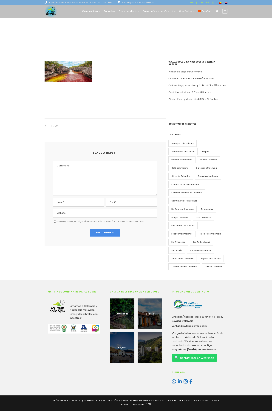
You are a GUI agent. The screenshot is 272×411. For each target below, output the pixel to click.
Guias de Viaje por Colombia (159, 11)
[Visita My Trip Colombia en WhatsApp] (174, 382)
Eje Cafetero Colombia (182, 209)
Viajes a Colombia (213, 266)
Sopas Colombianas (211, 258)
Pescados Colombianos (183, 225)
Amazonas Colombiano (183, 151)
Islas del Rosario (203, 217)
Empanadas (207, 209)
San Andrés (176, 250)
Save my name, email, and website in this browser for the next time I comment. (100, 221)
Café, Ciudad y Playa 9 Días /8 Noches (189, 92)
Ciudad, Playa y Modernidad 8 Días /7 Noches (193, 99)
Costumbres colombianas (184, 200)
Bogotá (150, 313)
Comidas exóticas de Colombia (186, 192)
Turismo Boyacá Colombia (184, 266)
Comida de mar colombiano (185, 184)
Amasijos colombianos (182, 143)
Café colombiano (179, 168)
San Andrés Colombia (200, 250)
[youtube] (207, 2)
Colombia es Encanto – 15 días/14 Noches (191, 78)
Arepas (205, 151)
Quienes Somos (91, 11)
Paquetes (109, 11)
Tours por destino (129, 11)
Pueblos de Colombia (210, 233)
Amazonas (122, 313)
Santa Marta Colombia (182, 258)
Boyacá (122, 347)
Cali (150, 347)
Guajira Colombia (179, 217)
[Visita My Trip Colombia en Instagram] (186, 382)
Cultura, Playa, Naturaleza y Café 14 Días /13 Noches (197, 85)
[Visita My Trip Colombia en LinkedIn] (180, 382)
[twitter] (202, 2)
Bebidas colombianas (182, 159)
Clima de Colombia (180, 176)
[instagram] (213, 2)
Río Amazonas (178, 242)
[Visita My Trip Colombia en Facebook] (190, 382)
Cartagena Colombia (206, 168)
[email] (191, 2)
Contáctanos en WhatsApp (197, 358)
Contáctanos (187, 11)
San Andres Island (201, 242)
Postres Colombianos (182, 233)
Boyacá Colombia (208, 159)
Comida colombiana (208, 176)
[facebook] (196, 2)
